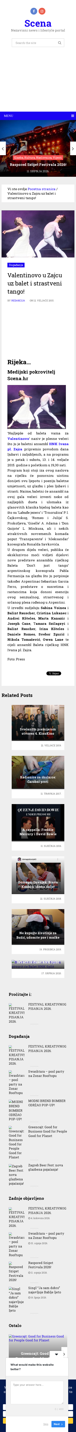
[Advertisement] (38, 84)
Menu (8, 115)
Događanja (16, 265)
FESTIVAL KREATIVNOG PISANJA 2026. (47, 1006)
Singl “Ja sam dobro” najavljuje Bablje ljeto (44, 1290)
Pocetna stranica (42, 189)
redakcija (18, 300)
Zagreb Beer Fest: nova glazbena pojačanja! (45, 1167)
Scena (37, 23)
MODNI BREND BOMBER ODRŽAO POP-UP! (46, 1103)
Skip (45, 1424)
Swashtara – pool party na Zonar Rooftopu (46, 1073)
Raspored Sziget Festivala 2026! (40, 1265)
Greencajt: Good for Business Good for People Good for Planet (47, 1131)
